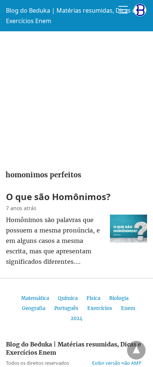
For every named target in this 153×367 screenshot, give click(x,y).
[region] (76, 98)
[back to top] (136, 350)
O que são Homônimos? (58, 196)
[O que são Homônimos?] (128, 240)
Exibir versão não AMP (116, 363)
